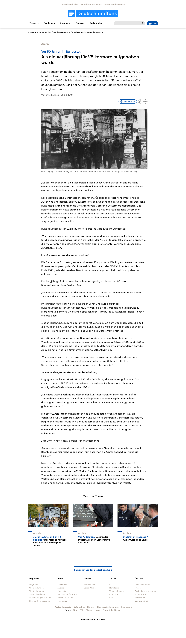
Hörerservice (89, 584)
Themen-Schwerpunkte (39, 601)
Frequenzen (62, 601)
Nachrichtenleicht (37, 594)
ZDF (81, 610)
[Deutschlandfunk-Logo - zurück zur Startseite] (93, 13)
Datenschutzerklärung (84, 607)
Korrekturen (140, 597)
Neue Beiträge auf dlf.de (40, 597)
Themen (33, 23)
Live (154, 23)
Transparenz (140, 594)
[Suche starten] (143, 23)
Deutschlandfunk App (67, 594)
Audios (60, 588)
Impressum (126, 607)
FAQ (111, 584)
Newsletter (114, 588)
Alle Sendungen (36, 588)
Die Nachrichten (36, 591)
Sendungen (49, 23)
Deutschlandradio (69, 4)
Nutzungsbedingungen (108, 607)
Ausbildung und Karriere (146, 591)
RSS (111, 597)
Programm (65, 23)
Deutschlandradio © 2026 (93, 619)
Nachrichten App (65, 597)
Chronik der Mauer (111, 610)
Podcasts (80, 23)
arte (98, 610)
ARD (75, 610)
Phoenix (90, 610)
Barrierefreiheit (141, 601)
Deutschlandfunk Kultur (91, 4)
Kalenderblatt (45, 32)
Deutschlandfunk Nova (114, 4)
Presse (138, 588)
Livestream (62, 584)
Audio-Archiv (96, 23)
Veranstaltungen (116, 591)
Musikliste (113, 594)
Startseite (32, 32)
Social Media (90, 588)
